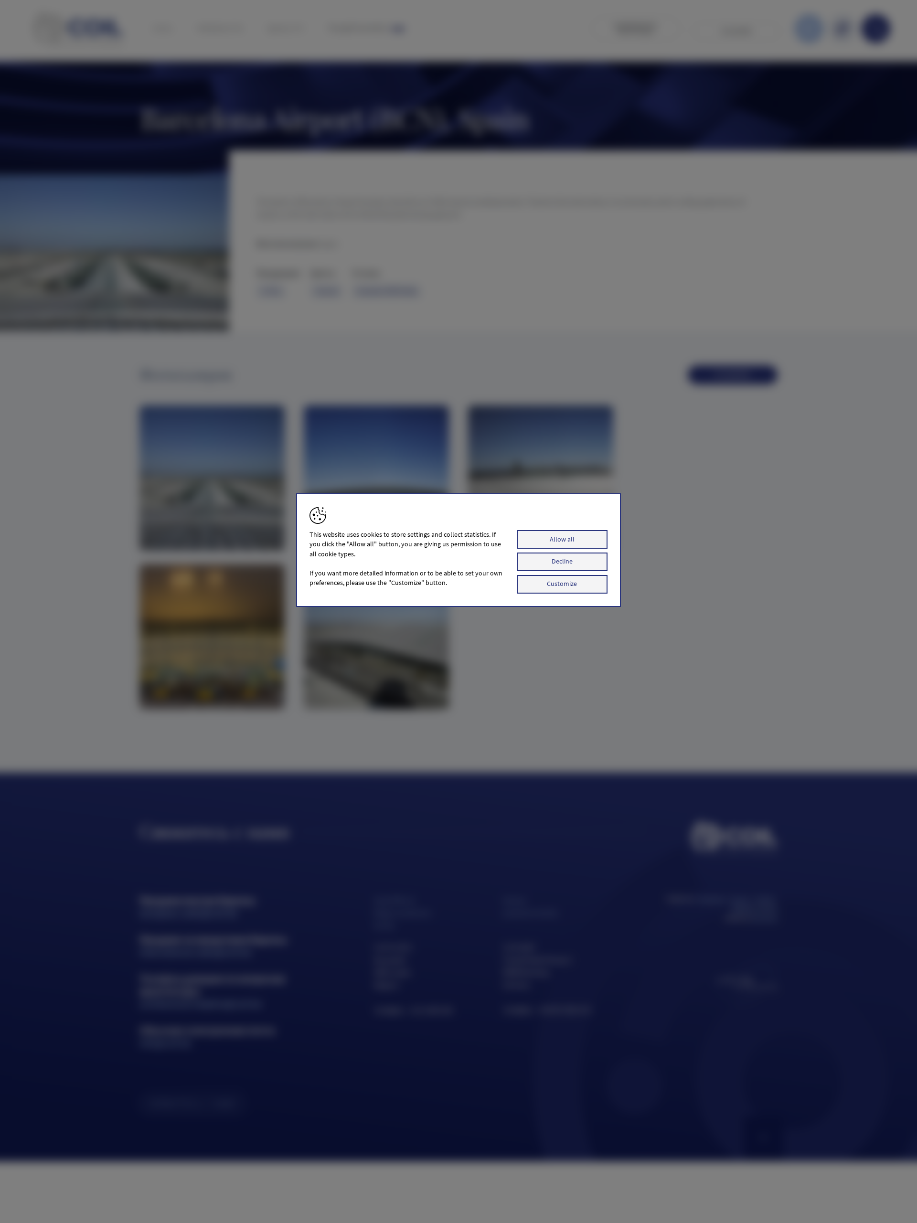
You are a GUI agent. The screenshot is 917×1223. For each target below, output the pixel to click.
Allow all (562, 539)
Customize (562, 584)
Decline (562, 562)
